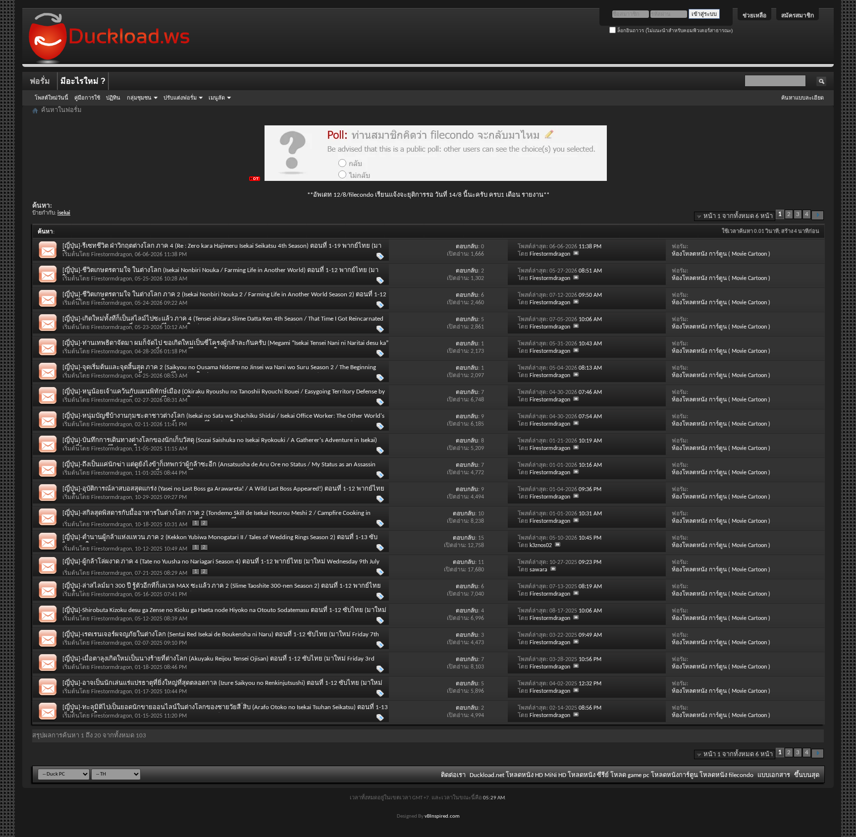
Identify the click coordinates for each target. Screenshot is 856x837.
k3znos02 (541, 546)
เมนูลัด (217, 98)
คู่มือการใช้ (87, 98)
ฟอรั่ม (40, 81)
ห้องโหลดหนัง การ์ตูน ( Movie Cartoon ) (721, 254)
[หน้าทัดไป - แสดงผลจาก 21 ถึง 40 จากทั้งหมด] (817, 215)
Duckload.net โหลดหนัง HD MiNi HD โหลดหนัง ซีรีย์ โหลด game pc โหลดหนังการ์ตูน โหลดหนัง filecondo (611, 775)
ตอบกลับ (467, 247)
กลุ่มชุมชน (139, 98)
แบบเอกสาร (773, 775)
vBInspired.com (442, 816)
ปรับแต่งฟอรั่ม (180, 98)
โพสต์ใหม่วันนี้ (51, 98)
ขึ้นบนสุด (806, 775)
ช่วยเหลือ (754, 15)
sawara (538, 570)
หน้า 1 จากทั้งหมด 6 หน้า (738, 216)
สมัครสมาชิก (797, 15)
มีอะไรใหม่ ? (83, 81)
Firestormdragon (111, 255)
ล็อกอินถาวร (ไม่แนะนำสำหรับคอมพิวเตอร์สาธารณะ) (674, 30)
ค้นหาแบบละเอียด (802, 98)
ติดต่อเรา (453, 775)
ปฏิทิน (113, 98)
